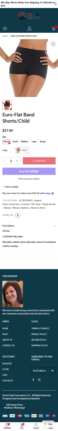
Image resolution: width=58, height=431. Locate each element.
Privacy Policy (39, 334)
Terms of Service (40, 328)
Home (5, 328)
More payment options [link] (29, 178)
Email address (39, 370)
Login (5, 369)
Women (7, 208)
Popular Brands (49, 204)
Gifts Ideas (35, 204)
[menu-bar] (5, 28)
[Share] (17, 215)
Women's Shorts (38, 208)
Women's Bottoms (20, 208)
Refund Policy (39, 340)
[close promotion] (55, 4)
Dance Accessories (11, 204)
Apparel (37, 200)
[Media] (53, 44)
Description (8, 225)
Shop (5, 334)
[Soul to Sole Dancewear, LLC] (29, 16)
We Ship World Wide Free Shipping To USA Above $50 (28, 4)
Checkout (7, 380)
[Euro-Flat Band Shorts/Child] (29, 68)
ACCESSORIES (26, 200)
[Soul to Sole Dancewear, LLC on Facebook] (33, 381)
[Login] (29, 28)
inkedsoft (35, 398)
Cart (4, 375)
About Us (7, 340)
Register (7, 363)
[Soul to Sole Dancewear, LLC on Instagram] (39, 381)
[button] (5, 160)
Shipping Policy (39, 345)
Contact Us (8, 345)
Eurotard (25, 204)
